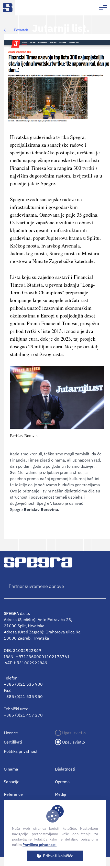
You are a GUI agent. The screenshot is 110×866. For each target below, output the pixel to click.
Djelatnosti (65, 769)
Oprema (62, 781)
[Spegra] (7, 7)
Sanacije (11, 781)
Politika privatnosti (21, 751)
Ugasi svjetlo (74, 732)
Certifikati (13, 742)
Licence (11, 732)
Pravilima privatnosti (40, 844)
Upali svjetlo (73, 742)
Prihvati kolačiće (58, 855)
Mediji (60, 794)
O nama (11, 769)
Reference (13, 794)
